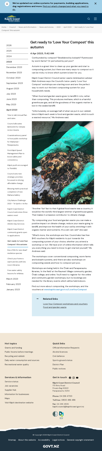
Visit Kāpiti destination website (19, 402)
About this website (27, 440)
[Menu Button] (95, 18)
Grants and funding (13, 347)
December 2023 (14, 67)
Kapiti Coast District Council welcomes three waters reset (17, 212)
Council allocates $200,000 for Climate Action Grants (16, 127)
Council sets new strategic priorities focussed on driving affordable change (15, 178)
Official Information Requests (66, 347)
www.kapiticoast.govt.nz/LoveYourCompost (65, 289)
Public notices (59, 368)
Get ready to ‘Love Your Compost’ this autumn (17, 243)
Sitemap (12, 440)
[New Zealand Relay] (60, 415)
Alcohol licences (60, 352)
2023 (9, 61)
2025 (9, 50)
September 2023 (14, 83)
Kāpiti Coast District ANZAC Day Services (15, 222)
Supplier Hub (10, 390)
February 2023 (13, 284)
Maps (7, 398)
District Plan (58, 364)
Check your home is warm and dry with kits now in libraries (16, 261)
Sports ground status (62, 360)
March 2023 (12, 278)
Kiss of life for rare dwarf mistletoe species (17, 251)
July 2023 (11, 93)
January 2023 (13, 289)
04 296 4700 (66, 396)
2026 (9, 45)
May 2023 (11, 104)
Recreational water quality (17, 364)
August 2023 (12, 88)
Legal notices (58, 440)
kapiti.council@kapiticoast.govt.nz (68, 406)
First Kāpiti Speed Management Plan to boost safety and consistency (15, 155)
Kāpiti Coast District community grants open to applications (17, 232)
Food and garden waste (54, 307)
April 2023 (11, 109)
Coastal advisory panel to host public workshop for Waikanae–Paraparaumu (17, 140)
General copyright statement (80, 440)
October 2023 (13, 77)
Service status (11, 381)
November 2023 (14, 72)
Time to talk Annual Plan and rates (17, 116)
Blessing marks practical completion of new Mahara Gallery (17, 192)
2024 (9, 56)
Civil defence (59, 356)
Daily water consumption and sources (22, 360)
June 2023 (11, 99)
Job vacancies (11, 386)
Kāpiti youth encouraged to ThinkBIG (17, 167)
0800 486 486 (68, 400)
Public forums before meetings (19, 352)
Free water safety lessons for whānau (15, 272)
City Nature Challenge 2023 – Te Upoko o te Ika (17, 202)
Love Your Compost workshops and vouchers (65, 303)
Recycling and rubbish (15, 356)
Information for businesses (17, 394)
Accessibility (44, 440)
